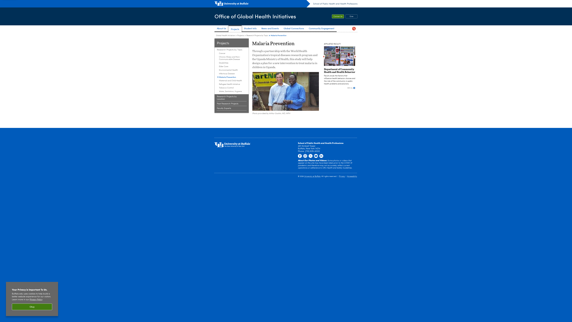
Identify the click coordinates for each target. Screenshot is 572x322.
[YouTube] (316, 156)
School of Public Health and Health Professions (335, 4)
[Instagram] (305, 156)
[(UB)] (262, 4)
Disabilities (223, 63)
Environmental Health (228, 70)
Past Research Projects (227, 104)
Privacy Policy (36, 300)
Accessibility (352, 176)
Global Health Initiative (225, 36)
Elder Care (223, 67)
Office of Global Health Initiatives (255, 16)
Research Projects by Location (227, 98)
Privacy (342, 176)
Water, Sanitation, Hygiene (230, 91)
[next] (355, 56)
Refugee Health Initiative (229, 84)
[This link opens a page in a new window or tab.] (300, 156)
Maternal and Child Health (230, 81)
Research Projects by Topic (257, 36)
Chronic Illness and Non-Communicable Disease (229, 58)
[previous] (323, 56)
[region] (32, 299)
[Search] (354, 28)
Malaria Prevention (227, 77)
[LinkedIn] (321, 156)
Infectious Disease (227, 74)
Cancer (222, 53)
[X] (311, 156)
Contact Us (338, 16)
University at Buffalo (312, 176)
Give (351, 16)
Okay (32, 307)
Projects (240, 36)
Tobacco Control (226, 88)
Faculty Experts (224, 108)
